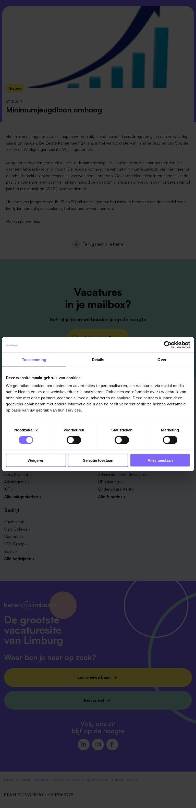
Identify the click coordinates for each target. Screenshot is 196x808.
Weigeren (36, 460)
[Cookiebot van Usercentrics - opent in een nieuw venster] (167, 345)
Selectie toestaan (98, 460)
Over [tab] (161, 359)
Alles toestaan (160, 460)
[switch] (74, 440)
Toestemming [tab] (34, 359)
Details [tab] (98, 359)
